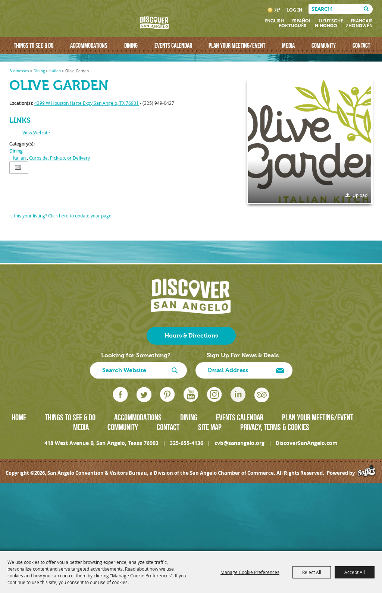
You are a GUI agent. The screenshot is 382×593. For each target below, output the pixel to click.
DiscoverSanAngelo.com (307, 442)
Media (288, 45)
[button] (310, 141)
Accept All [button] (354, 572)
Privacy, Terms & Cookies (274, 427)
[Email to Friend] (17, 167)
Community (323, 45)
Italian (55, 71)
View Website (36, 132)
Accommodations (88, 45)
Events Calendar (173, 45)
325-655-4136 (186, 442)
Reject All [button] (311, 572)
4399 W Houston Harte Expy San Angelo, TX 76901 (86, 103)
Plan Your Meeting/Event (237, 45)
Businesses (19, 71)
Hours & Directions (191, 335)
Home (19, 417)
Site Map (210, 427)
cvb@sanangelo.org (239, 442)
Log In (294, 10)
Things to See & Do (33, 45)
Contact (361, 45)
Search (366, 9)
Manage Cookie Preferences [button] (249, 572)
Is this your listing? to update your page (60, 216)
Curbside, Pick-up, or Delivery (59, 158)
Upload (360, 195)
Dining (131, 45)
